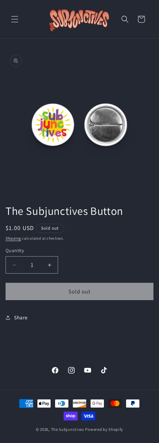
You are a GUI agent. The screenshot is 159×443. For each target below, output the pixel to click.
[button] (15, 19)
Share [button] (21, 317)
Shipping (13, 238)
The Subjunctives (67, 429)
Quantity (15, 250)
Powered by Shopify (104, 429)
